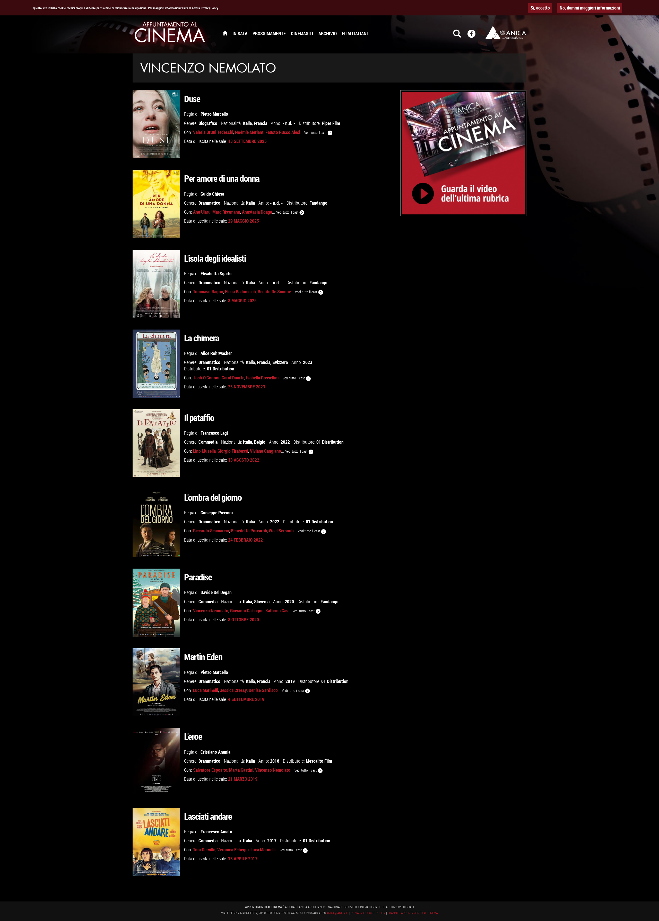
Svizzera (280, 362)
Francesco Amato (216, 831)
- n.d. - (288, 123)
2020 (289, 601)
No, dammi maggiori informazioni (590, 8)
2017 (271, 840)
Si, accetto (540, 8)
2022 (285, 442)
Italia (247, 123)
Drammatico (209, 203)
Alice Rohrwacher (216, 353)
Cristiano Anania (215, 752)
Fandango (318, 203)
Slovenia (262, 601)
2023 (307, 362)
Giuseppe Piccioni (217, 512)
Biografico (207, 123)
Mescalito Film (319, 761)
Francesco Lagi (214, 433)
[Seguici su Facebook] (474, 36)
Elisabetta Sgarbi (216, 273)
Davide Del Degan (216, 592)
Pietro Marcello (214, 114)
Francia (260, 123)
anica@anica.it (337, 912)
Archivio (327, 33)
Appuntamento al (170, 33)
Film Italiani (355, 33)
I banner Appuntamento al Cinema (413, 912)
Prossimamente (269, 33)
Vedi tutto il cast (315, 132)
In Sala (239, 33)
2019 (290, 681)
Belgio (259, 442)
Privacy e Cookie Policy (368, 912)
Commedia (208, 442)
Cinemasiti (302, 33)
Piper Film (331, 123)
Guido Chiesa (212, 194)
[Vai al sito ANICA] (505, 32)
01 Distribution (220, 369)
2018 (274, 761)
